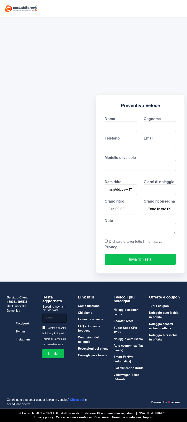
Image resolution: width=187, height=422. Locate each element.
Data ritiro (113, 182)
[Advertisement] (93, 52)
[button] (145, 9)
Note (109, 221)
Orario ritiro (114, 201)
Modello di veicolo (120, 158)
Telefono (112, 138)
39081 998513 (18, 301)
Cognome (152, 119)
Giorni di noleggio (159, 182)
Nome (110, 119)
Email (148, 138)
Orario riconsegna (159, 201)
